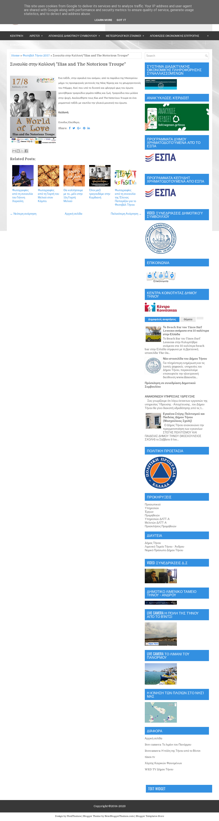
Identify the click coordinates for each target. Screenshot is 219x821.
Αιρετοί (36, 35)
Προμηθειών (152, 515)
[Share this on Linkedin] (88, 128)
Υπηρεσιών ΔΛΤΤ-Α (157, 519)
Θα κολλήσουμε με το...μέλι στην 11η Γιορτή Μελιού (73, 196)
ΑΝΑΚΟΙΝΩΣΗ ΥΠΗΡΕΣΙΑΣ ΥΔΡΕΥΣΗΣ (170, 396)
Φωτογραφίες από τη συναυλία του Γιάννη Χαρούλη (22, 196)
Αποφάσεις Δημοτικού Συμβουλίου (74, 35)
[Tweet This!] (73, 128)
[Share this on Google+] (79, 128)
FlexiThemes (74, 816)
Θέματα (188, 319)
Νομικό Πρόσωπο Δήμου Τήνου (164, 550)
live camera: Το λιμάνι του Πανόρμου (168, 744)
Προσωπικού (153, 504)
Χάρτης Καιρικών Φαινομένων (163, 763)
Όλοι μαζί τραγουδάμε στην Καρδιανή (99, 194)
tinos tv (150, 757)
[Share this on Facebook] (69, 128)
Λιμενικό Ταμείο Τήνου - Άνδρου (164, 546)
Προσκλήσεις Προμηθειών (160, 526)
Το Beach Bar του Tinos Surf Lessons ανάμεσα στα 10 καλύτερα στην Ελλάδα (186, 331)
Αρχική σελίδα (73, 213)
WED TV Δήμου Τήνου (159, 769)
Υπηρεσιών (152, 508)
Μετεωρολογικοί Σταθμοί (125, 35)
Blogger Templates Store (150, 816)
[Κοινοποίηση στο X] (22, 151)
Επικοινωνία (18, 44)
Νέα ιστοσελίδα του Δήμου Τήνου (185, 358)
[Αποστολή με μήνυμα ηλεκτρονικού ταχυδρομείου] (14, 151)
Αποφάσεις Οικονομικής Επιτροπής (174, 35)
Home (15, 55)
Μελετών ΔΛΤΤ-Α (156, 522)
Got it (121, 20)
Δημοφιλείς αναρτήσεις (162, 319)
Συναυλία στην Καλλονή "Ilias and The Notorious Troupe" (68, 64)
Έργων (149, 511)
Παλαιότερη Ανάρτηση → (126, 213)
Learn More (103, 20)
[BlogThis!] (18, 151)
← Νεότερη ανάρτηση (23, 213)
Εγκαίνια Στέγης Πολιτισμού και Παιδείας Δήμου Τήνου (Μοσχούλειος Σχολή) (184, 417)
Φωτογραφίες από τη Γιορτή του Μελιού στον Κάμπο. (48, 196)
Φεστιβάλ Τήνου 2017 (36, 55)
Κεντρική (16, 35)
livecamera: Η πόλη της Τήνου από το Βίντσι (172, 750)
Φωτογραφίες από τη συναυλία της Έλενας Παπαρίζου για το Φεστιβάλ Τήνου (125, 197)
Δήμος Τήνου (153, 543)
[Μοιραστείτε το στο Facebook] (26, 151)
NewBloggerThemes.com (119, 816)
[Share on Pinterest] (84, 128)
